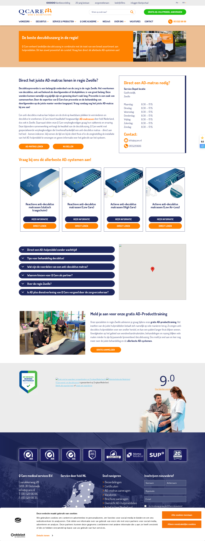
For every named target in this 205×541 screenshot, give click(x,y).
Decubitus (41, 21)
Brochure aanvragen (116, 499)
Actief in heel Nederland (118, 507)
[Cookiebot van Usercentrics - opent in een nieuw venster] (18, 535)
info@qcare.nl (135, 140)
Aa (177, 3)
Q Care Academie (88, 21)
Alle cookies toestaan (181, 515)
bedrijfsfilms (120, 2)
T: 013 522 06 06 (28, 494)
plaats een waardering (84, 385)
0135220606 (135, 145)
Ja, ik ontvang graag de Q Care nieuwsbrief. (166, 506)
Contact (149, 21)
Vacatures (135, 21)
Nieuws (106, 21)
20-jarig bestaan (82, 2)
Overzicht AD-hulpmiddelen (121, 503)
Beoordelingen (113, 482)
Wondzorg (24, 21)
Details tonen (43, 535)
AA (183, 3)
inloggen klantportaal (139, 2)
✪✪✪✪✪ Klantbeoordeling (58, 2)
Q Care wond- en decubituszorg (67, 382)
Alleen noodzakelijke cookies (182, 524)
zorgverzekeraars (102, 2)
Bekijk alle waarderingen (65, 385)
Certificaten (111, 486)
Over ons (118, 21)
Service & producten (63, 21)
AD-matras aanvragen (117, 490)
